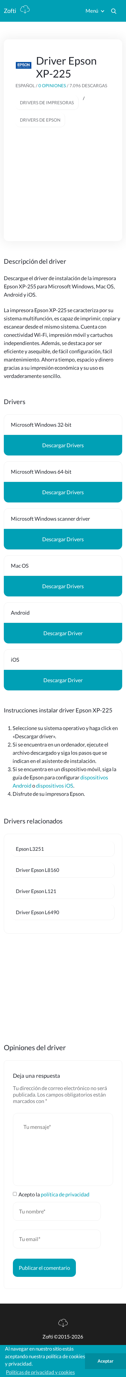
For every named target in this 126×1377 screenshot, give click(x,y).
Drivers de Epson (40, 119)
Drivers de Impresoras (47, 102)
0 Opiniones (52, 85)
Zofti (10, 10)
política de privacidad (65, 1194)
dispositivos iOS (54, 785)
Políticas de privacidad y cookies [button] (40, 1372)
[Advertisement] (63, 177)
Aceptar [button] (105, 1360)
